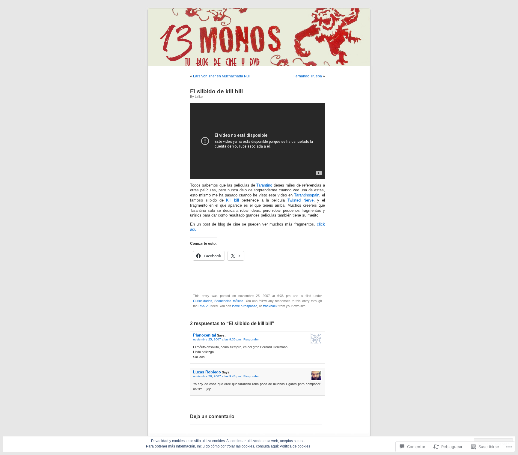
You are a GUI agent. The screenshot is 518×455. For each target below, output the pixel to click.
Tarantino (265, 185)
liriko (199, 96)
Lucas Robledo (207, 372)
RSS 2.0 (204, 306)
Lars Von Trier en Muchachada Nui (221, 76)
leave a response (244, 306)
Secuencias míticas (228, 301)
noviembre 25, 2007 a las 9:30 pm (217, 339)
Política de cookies (295, 446)
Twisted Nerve (300, 200)
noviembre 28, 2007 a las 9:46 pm (217, 376)
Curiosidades (202, 301)
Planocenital (204, 335)
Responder (251, 339)
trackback (270, 306)
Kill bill (232, 200)
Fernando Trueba (307, 76)
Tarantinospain (306, 195)
